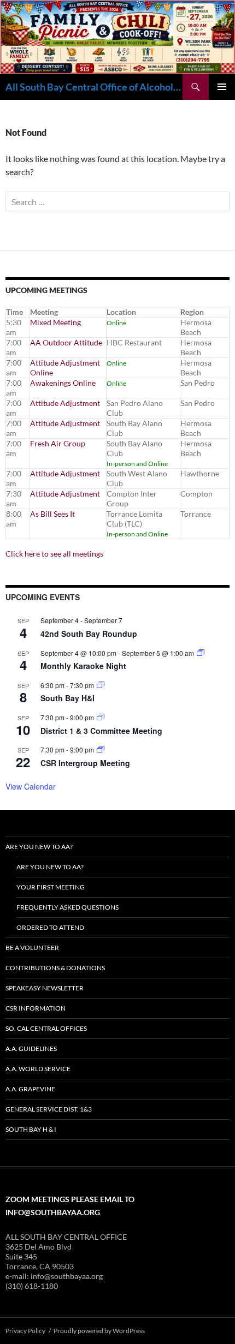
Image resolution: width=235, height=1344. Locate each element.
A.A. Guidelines (31, 1048)
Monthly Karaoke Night (83, 665)
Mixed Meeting (55, 322)
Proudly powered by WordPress (99, 1331)
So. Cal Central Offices (46, 1028)
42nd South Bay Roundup (88, 633)
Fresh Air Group (57, 443)
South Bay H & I (30, 1129)
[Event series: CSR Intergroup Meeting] (100, 749)
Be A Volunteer (32, 947)
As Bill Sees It (52, 513)
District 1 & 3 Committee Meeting (101, 730)
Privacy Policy (25, 1331)
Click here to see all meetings (54, 553)
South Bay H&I (67, 697)
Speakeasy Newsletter (44, 988)
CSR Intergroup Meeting (85, 762)
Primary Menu (222, 87)
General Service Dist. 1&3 (48, 1109)
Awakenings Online (63, 382)
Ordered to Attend (50, 927)
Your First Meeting (50, 887)
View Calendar (30, 786)
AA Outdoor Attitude (66, 342)
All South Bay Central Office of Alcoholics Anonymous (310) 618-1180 (94, 87)
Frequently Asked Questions (67, 907)
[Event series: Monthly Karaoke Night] (200, 653)
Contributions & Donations (55, 968)
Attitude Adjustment (65, 403)
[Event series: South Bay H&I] (100, 685)
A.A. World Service (37, 1069)
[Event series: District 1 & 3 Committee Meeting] (100, 717)
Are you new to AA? (39, 847)
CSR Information (35, 1008)
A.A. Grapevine (30, 1089)
